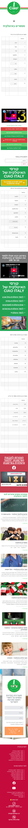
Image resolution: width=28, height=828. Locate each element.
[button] (14, 21)
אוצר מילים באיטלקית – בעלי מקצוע (16, 569)
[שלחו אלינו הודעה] (14, 817)
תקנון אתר (20, 796)
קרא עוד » (24, 523)
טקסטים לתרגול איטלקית (19, 598)
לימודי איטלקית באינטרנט (12, 309)
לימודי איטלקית (22, 766)
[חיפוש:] (16, 160)
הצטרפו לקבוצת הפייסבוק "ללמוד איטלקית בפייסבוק (14, 460)
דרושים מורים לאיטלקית (17, 793)
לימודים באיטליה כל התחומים (16, 760)
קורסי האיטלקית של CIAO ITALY (14, 172)
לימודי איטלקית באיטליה (17, 776)
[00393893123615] (14, 803)
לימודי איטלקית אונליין (18, 777)
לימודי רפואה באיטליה (17, 751)
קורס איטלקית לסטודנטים (12, 305)
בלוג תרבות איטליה (18, 795)
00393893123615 (14, 806)
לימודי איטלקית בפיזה (14, 301)
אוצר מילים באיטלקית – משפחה (17, 658)
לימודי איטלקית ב (19, 773)
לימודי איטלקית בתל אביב (12, 297)
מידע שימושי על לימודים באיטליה (15, 792)
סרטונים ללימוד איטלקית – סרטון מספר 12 (14, 514)
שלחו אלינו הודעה (14, 819)
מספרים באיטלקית (21, 542)
